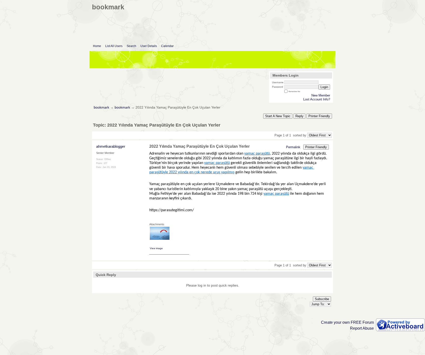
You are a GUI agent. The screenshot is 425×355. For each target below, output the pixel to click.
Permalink (293, 147)
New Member (320, 95)
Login (324, 87)
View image (156, 248)
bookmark (101, 107)
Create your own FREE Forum (347, 322)
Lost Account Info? (316, 99)
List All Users (113, 46)
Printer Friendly (319, 116)
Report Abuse (362, 328)
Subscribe (322, 299)
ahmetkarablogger (110, 146)
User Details (148, 46)
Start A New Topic (277, 116)
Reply (299, 116)
